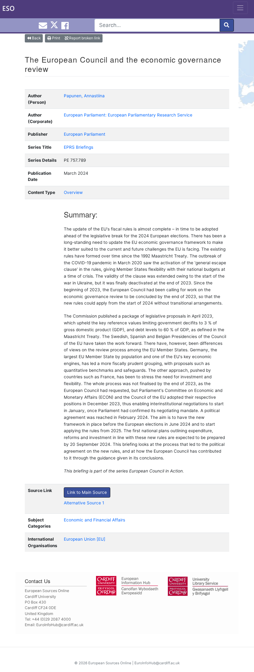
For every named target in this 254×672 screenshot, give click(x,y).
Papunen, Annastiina (84, 95)
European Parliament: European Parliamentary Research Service (128, 114)
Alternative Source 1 (84, 502)
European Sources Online (109, 663)
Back (36, 38)
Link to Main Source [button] (87, 492)
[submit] (227, 25)
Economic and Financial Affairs (94, 519)
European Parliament (84, 134)
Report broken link (84, 38)
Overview (73, 192)
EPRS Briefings (78, 147)
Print (55, 38)
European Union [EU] (84, 539)
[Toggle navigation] (240, 8)
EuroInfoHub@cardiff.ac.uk (60, 624)
